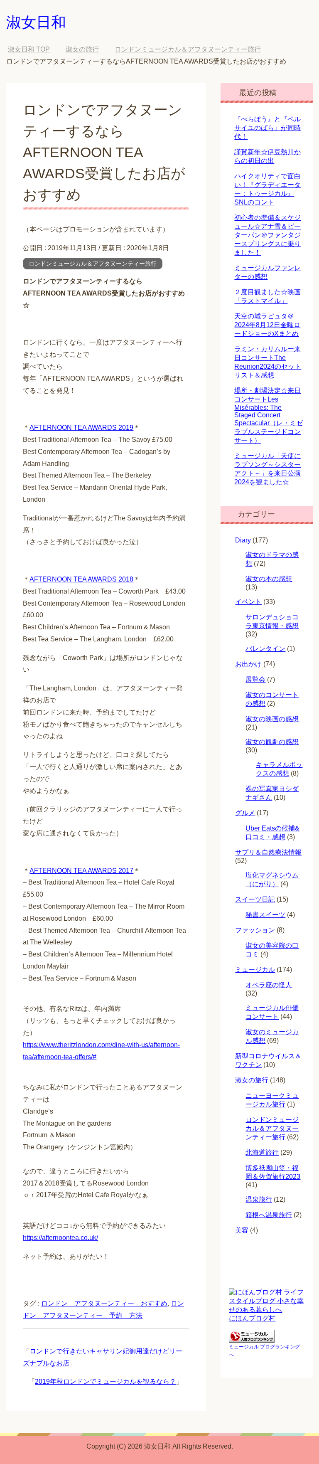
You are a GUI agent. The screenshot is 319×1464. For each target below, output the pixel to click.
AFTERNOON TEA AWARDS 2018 (81, 579)
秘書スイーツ (265, 914)
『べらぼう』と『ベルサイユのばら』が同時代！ (267, 128)
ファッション (255, 930)
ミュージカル (255, 969)
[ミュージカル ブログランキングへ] (252, 1338)
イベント (248, 601)
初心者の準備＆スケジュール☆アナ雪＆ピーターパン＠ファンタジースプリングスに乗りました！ (267, 235)
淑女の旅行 (251, 1080)
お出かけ (248, 664)
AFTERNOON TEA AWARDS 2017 (81, 870)
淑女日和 (36, 22)
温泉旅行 (258, 1199)
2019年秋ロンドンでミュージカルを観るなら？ (105, 1381)
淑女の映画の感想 (272, 718)
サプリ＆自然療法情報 (268, 852)
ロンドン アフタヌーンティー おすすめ (104, 1303)
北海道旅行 (262, 1152)
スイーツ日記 (255, 899)
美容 (241, 1230)
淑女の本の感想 (268, 578)
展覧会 (255, 679)
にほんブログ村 (252, 1318)
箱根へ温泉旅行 (268, 1214)
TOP (29, 49)
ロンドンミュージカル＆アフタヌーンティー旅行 (93, 263)
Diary (243, 540)
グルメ (245, 812)
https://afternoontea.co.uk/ (60, 1237)
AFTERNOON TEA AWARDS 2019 (81, 427)
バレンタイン (265, 648)
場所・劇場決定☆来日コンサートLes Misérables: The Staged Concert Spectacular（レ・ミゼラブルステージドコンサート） (268, 415)
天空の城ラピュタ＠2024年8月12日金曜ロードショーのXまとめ (267, 325)
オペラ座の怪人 (268, 984)
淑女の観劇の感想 (272, 741)
